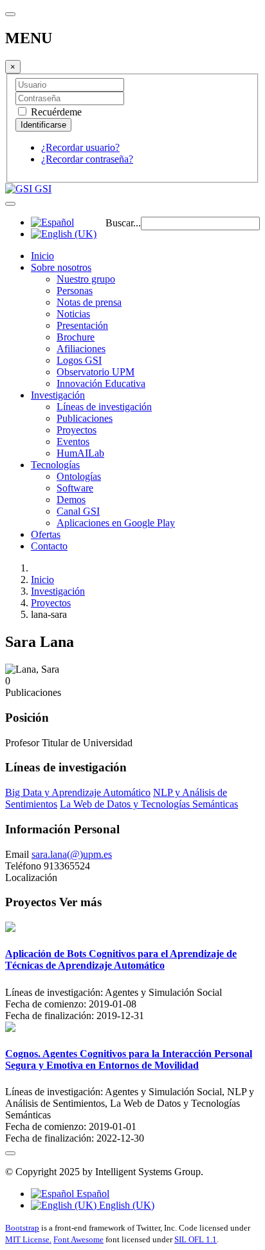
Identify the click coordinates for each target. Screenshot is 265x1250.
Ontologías (79, 476)
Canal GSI (78, 511)
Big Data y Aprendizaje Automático (78, 792)
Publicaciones (85, 418)
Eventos (73, 441)
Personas (75, 290)
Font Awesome (78, 1239)
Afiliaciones (81, 348)
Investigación (58, 395)
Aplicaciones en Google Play (116, 522)
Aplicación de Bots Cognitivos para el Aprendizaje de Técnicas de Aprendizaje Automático (121, 959)
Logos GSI (79, 360)
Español (91, 1193)
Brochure (76, 337)
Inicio (42, 255)
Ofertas (45, 534)
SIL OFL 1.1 (195, 1239)
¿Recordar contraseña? (87, 159)
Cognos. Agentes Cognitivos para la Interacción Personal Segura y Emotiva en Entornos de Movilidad (128, 1059)
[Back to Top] (10, 1153)
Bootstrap (22, 1228)
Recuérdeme (55, 111)
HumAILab (80, 453)
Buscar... (123, 222)
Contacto (49, 546)
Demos (71, 499)
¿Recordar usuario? (80, 147)
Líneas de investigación (104, 406)
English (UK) (125, 1205)
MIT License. (28, 1239)
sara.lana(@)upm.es (72, 854)
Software (75, 487)
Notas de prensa (89, 302)
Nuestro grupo (86, 278)
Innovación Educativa (101, 383)
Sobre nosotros (61, 267)
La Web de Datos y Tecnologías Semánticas (149, 804)
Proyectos (76, 429)
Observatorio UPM (95, 371)
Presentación (82, 325)
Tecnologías (55, 464)
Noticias (73, 313)
